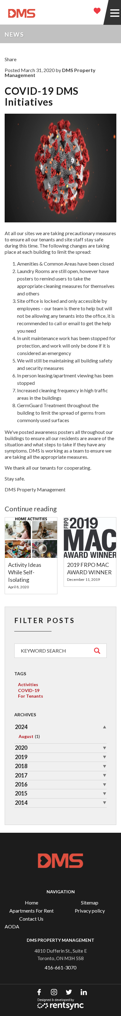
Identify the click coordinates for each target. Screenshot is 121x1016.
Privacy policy (90, 910)
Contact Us (31, 919)
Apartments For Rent (31, 910)
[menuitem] (31, 903)
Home (31, 902)
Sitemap (89, 902)
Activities (28, 684)
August (29, 736)
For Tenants (30, 696)
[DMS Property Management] (21, 12)
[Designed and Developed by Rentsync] (60, 1004)
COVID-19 (28, 690)
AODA (12, 926)
